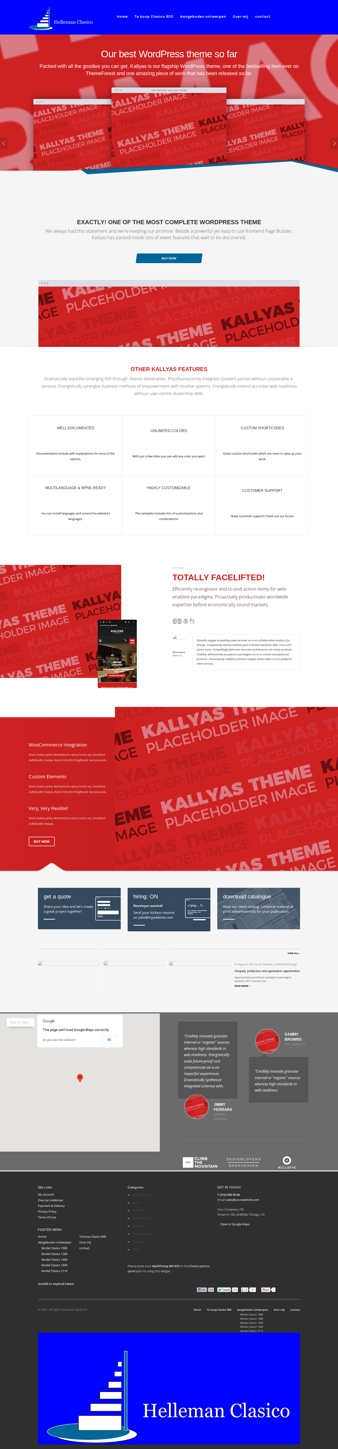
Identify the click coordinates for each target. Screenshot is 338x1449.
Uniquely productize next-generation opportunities (267, 971)
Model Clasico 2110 (54, 1271)
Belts (136, 1202)
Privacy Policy (47, 1211)
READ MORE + (242, 985)
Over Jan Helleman (50, 1200)
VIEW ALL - (294, 953)
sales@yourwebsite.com (242, 1200)
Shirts (136, 1249)
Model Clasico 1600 (54, 1265)
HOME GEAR (141, 1233)
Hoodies (138, 1241)
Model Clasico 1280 (54, 1254)
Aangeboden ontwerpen (54, 1242)
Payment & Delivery (51, 1206)
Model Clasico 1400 (54, 1259)
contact (84, 1248)
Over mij (85, 1242)
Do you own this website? (59, 1040)
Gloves (137, 1226)
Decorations (141, 1218)
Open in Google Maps (235, 1224)
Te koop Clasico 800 (92, 1236)
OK (109, 1040)
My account (46, 1194)
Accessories (141, 1195)
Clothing (138, 1210)
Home (42, 1236)
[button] (80, 1078)
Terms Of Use (47, 1217)
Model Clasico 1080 (54, 1248)
